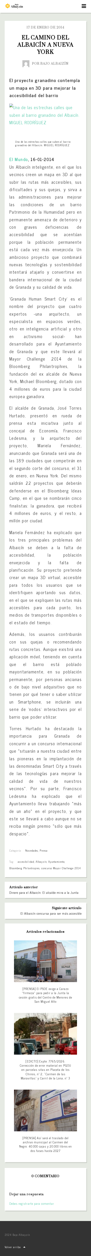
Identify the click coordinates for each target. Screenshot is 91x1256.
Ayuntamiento (56, 862)
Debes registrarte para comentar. (31, 1203)
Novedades (31, 850)
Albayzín (41, 862)
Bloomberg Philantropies (24, 868)
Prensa (44, 850)
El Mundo (18, 159)
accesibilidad (26, 862)
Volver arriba (13, 1247)
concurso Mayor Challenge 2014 (61, 868)
